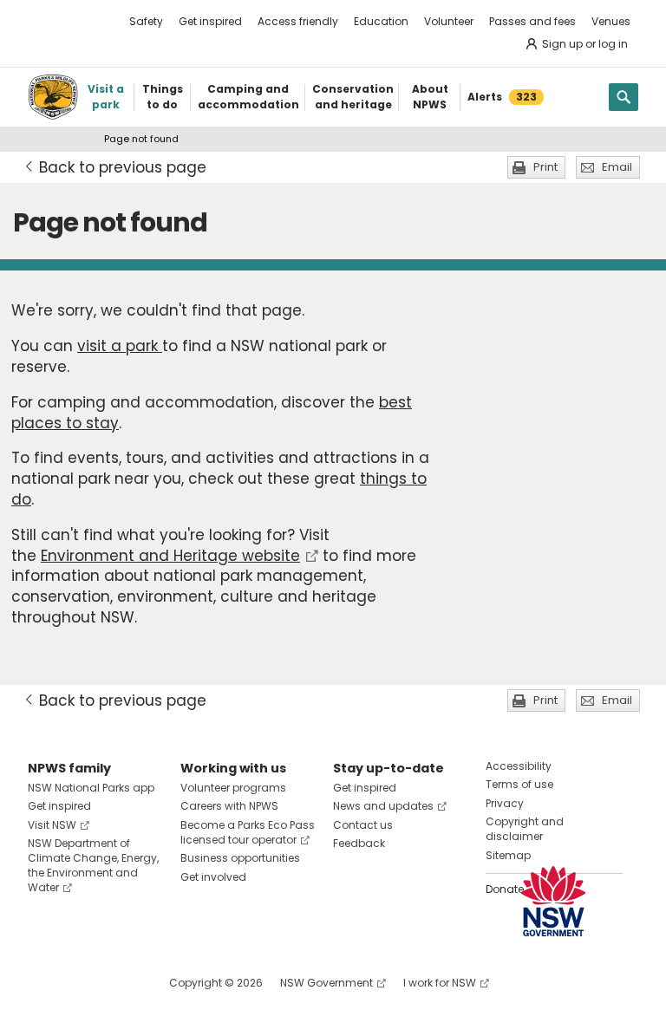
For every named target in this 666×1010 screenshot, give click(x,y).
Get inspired (210, 21)
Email (617, 167)
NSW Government (326, 982)
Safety (146, 21)
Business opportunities (240, 857)
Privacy (505, 803)
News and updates (383, 805)
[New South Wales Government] (553, 901)
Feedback (359, 843)
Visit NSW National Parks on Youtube (118, 983)
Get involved (213, 877)
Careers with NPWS (229, 805)
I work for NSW (439, 982)
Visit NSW (52, 825)
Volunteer (448, 21)
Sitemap (508, 855)
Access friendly (298, 21)
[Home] (53, 97)
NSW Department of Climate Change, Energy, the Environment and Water (93, 865)
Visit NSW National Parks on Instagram (81, 983)
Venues (610, 21)
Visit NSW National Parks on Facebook (44, 983)
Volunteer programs (233, 787)
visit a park (119, 346)
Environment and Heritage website (170, 555)
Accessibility (519, 766)
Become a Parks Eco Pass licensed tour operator (247, 832)
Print (545, 167)
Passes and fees (532, 21)
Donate (505, 889)
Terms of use (519, 784)
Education (381, 21)
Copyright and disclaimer (525, 829)
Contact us (363, 825)
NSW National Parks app (91, 787)
